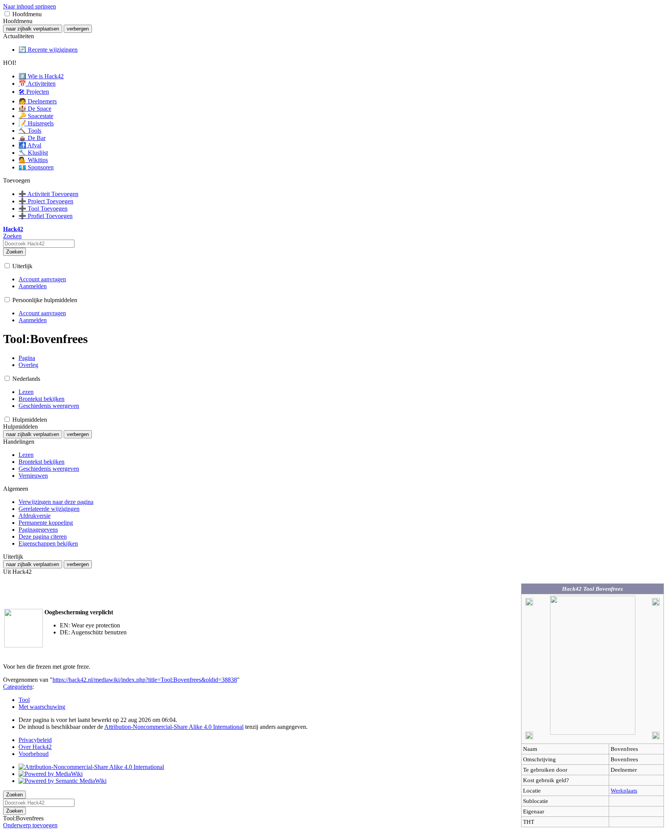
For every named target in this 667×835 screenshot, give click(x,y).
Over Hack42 (35, 747)
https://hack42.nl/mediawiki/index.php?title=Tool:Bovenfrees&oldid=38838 (144, 679)
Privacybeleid (35, 740)
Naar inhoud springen (29, 6)
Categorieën (17, 686)
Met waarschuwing (42, 706)
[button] (7, 13)
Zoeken (14, 252)
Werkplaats (624, 790)
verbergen (78, 29)
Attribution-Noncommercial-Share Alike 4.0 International (174, 726)
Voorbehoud (34, 753)
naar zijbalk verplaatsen (32, 29)
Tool (24, 699)
